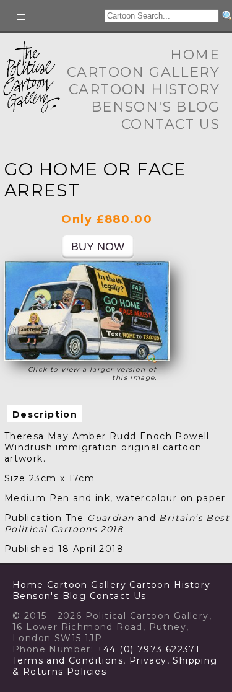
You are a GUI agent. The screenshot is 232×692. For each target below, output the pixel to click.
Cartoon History (144, 89)
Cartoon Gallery (143, 72)
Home (195, 54)
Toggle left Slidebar (21, 17)
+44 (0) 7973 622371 (148, 649)
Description (44, 414)
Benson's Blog (155, 107)
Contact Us (170, 124)
